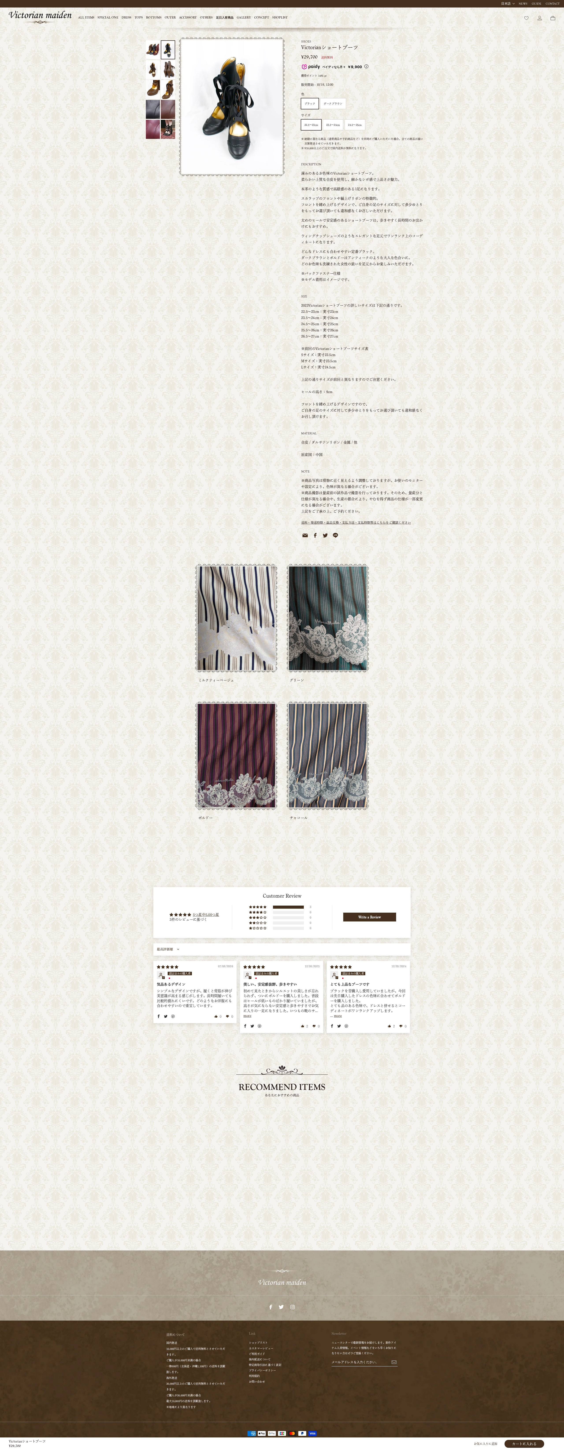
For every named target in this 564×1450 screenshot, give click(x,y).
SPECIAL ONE (108, 17)
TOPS (139, 17)
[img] (167, 967)
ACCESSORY (188, 17)
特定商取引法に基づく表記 (265, 1365)
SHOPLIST (280, 17)
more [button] (247, 1015)
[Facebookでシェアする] (315, 535)
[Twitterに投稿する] (325, 535)
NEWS (523, 3)
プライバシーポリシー (262, 1370)
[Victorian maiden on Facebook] (270, 1306)
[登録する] (394, 1361)
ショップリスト (258, 1342)
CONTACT (553, 3)
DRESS (126, 17)
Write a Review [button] (369, 917)
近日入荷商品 (225, 17)
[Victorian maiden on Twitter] (281, 1306)
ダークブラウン (333, 103)
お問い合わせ (257, 1381)
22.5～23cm (311, 124)
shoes (306, 41)
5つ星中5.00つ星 (206, 914)
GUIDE (536, 3)
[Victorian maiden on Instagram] (292, 1306)
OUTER (170, 17)
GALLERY (244, 17)
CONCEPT (261, 17)
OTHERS (206, 17)
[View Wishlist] (526, 17)
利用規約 (254, 1376)
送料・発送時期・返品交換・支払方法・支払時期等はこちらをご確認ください (356, 522)
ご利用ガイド (257, 1354)
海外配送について (260, 1359)
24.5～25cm (355, 124)
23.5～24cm (333, 124)
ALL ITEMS (86, 17)
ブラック (309, 103)
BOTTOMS (153, 17)
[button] (258, 907)
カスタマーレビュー (261, 1348)
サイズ (305, 115)
